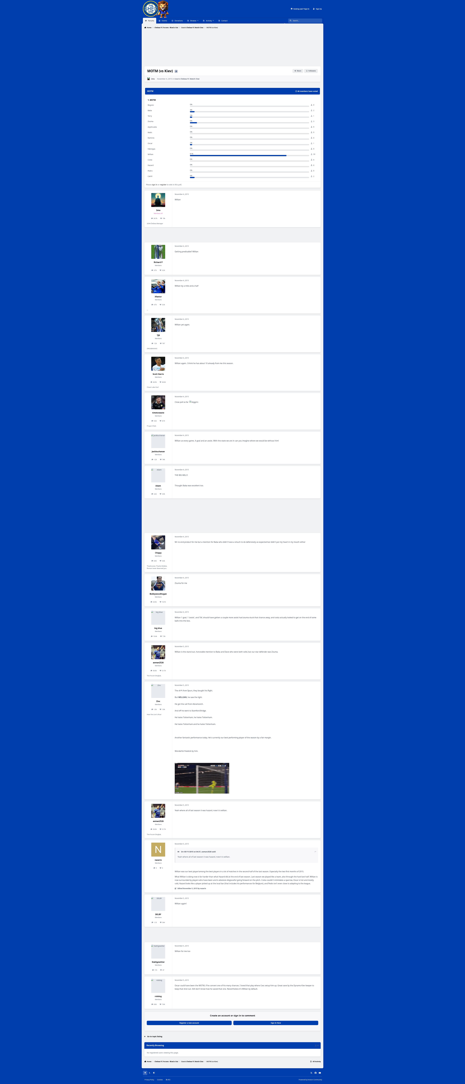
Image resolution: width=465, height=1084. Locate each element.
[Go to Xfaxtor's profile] (158, 286)
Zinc (158, 701)
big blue (158, 628)
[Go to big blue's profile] (158, 618)
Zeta (153, 79)
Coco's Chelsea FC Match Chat (186, 79)
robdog (158, 996)
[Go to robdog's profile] (158, 986)
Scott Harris (158, 374)
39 (314, 154)
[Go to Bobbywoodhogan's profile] (158, 583)
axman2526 (158, 662)
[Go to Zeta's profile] (148, 79)
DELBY (158, 914)
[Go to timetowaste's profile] (158, 402)
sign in (154, 184)
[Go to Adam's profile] (158, 475)
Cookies (160, 1080)
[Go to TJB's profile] (158, 325)
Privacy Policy (149, 1080)
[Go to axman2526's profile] (158, 652)
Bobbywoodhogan (158, 594)
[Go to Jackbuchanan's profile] (158, 441)
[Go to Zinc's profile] (158, 691)
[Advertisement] (232, 47)
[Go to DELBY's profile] (158, 904)
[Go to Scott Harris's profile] (158, 364)
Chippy (158, 553)
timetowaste (158, 412)
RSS (168, 1080)
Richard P (158, 262)
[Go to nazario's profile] (158, 850)
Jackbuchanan (158, 451)
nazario (158, 860)
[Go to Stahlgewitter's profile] (158, 952)
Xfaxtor (158, 296)
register (163, 184)
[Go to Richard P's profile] (158, 252)
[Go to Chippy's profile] (158, 542)
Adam (158, 486)
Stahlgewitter (158, 962)
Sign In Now (276, 1023)
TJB (158, 335)
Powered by (310, 1080)
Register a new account (189, 1023)
